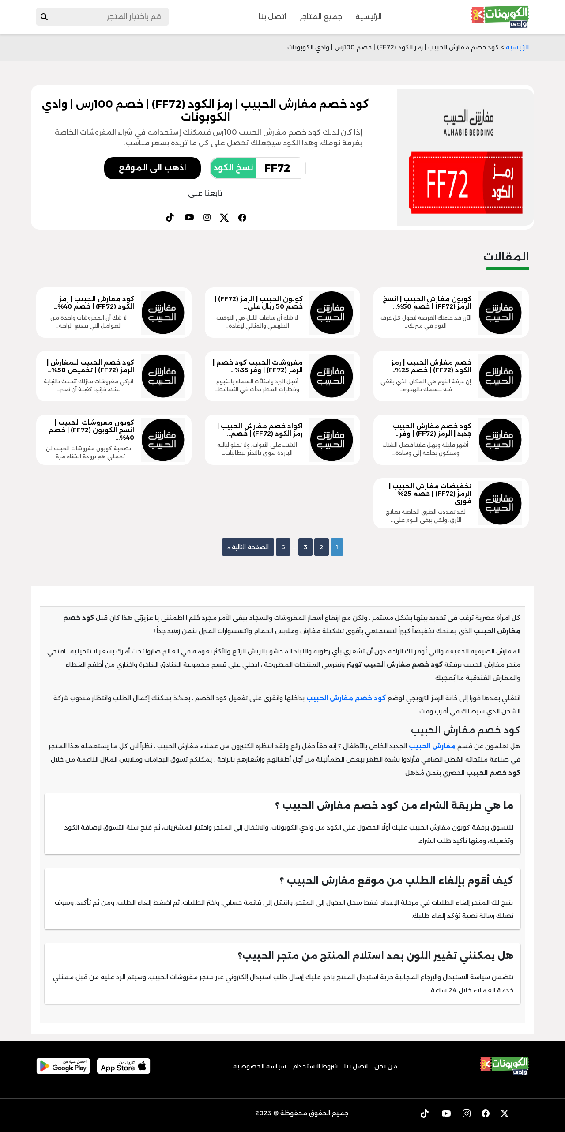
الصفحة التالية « (248, 547)
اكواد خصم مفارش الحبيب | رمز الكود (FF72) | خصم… (260, 430)
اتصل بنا (272, 16)
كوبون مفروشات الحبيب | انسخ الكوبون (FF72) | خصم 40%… (91, 430)
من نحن (385, 1066)
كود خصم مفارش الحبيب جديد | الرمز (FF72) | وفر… (432, 430)
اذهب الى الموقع (152, 168)
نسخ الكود (233, 168)
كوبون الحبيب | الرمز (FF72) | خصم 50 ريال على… (259, 302)
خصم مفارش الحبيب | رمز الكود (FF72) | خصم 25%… (431, 366)
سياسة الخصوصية (259, 1066)
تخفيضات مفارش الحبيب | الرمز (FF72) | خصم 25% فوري (430, 493)
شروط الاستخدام (315, 1066)
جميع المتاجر (321, 16)
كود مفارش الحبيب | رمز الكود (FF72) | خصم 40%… (93, 302)
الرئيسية (368, 16)
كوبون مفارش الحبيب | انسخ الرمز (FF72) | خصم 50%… (427, 302)
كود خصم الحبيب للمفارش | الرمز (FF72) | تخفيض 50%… (90, 366)
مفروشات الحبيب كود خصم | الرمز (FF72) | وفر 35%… (258, 366)
